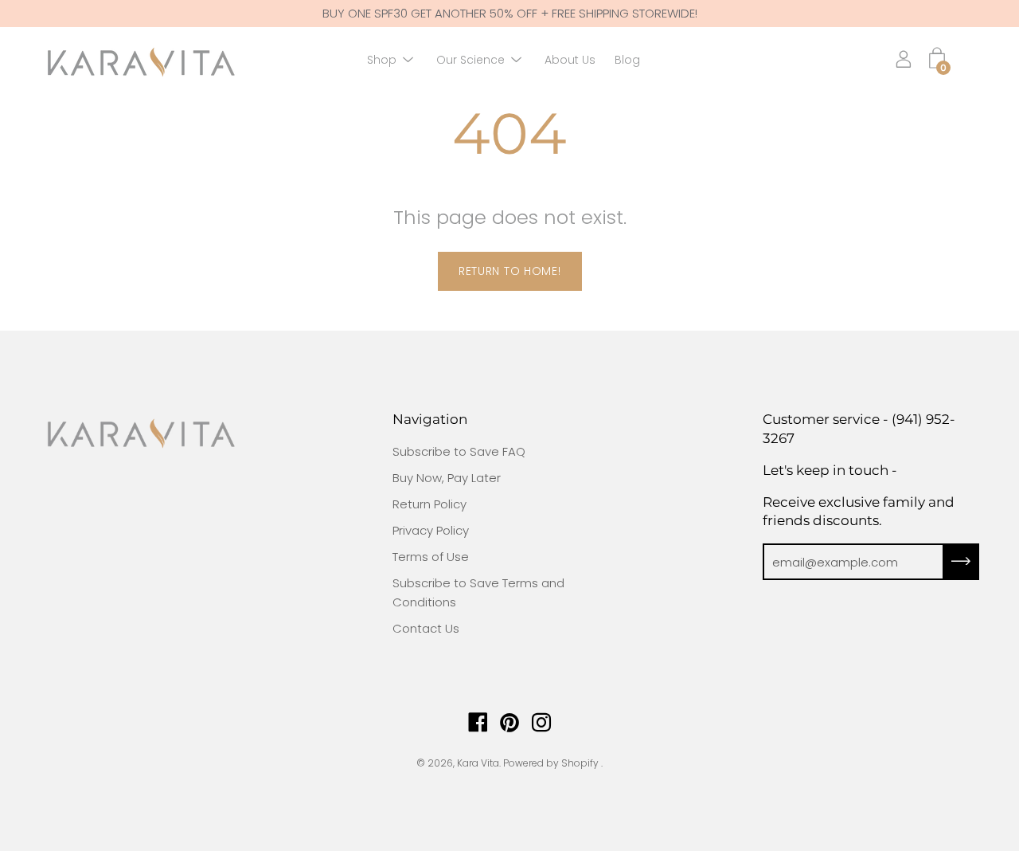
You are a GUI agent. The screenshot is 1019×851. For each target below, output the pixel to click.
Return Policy (429, 504)
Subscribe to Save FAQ (458, 451)
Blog (627, 60)
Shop (381, 60)
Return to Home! (510, 271)
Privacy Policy (430, 530)
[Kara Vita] (139, 60)
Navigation (429, 419)
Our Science (470, 60)
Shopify (580, 763)
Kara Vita (478, 763)
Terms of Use (430, 556)
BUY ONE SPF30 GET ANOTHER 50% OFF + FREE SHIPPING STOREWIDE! (509, 13)
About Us (570, 60)
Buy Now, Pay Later (446, 477)
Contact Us (425, 628)
